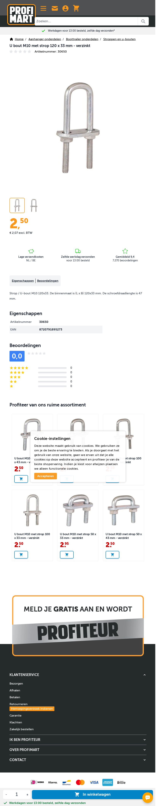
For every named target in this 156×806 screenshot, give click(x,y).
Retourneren (31, 706)
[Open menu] (43, 8)
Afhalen (15, 690)
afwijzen (99, 464)
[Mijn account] (65, 8)
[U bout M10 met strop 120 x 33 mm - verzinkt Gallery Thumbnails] (25, 205)
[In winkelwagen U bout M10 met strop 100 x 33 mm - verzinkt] (21, 555)
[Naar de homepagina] (21, 13)
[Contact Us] (55, 8)
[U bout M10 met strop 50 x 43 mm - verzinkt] (124, 510)
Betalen (15, 697)
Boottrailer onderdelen (82, 39)
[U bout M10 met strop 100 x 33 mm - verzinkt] (32, 510)
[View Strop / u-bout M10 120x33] (17, 205)
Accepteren (45, 476)
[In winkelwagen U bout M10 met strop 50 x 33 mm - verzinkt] (67, 555)
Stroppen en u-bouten (119, 39)
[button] (21, 51)
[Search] (143, 21)
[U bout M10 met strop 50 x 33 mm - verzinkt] (78, 510)
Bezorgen (16, 683)
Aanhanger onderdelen (45, 39)
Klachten (16, 722)
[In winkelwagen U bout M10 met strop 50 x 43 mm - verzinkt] (112, 555)
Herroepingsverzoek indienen (32, 708)
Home (19, 39)
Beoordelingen (47, 280)
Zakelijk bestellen (22, 729)
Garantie (15, 715)
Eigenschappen (23, 280)
